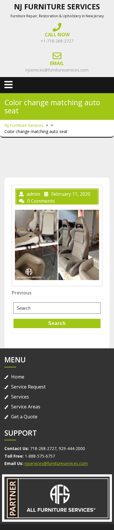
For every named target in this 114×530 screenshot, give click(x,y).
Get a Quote (24, 416)
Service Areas (25, 406)
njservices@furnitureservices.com (57, 70)
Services (20, 396)
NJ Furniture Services (57, 6)
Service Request (28, 387)
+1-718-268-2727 (57, 41)
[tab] (8, 84)
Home (17, 377)
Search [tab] (57, 323)
